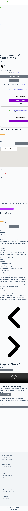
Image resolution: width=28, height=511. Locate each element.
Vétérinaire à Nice (6, 464)
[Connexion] (25, 2)
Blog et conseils (5, 477)
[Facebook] (11, 509)
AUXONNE (15, 72)
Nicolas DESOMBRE (20, 110)
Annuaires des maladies (7, 475)
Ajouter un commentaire (6, 190)
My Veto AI (4, 473)
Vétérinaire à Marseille (7, 459)
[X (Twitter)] (13, 509)
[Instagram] (16, 509)
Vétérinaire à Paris (6, 457)
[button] (14, 318)
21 (18, 72)
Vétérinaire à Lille (5, 463)
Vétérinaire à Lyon (6, 461)
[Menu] (2, 2)
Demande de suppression (7, 489)
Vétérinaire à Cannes (6, 466)
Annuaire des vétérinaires (7, 479)
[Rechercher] (23, 2)
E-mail (2, 181)
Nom (2, 177)
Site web (3, 186)
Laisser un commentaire (6, 209)
